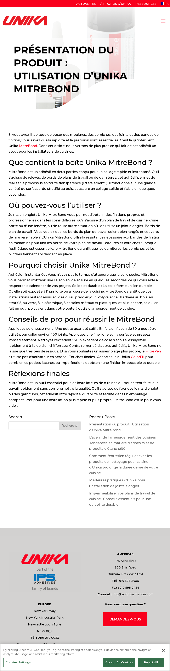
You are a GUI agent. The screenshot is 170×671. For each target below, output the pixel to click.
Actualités (86, 4)
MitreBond (28, 146)
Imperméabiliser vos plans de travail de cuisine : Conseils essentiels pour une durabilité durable (122, 499)
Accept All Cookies (119, 662)
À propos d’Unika (115, 4)
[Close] (163, 650)
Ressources (146, 4)
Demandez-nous (125, 619)
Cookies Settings (18, 662)
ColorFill (137, 357)
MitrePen (153, 351)
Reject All (151, 662)
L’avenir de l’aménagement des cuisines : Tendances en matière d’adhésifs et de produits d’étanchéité (123, 443)
